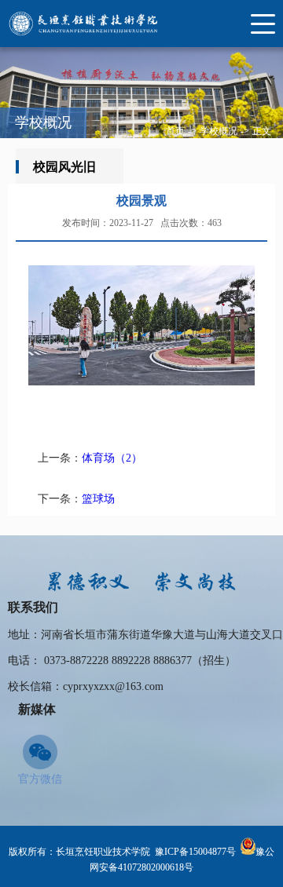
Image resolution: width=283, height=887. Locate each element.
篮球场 (98, 499)
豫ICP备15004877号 (195, 851)
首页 (175, 131)
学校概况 (218, 131)
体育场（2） (112, 458)
